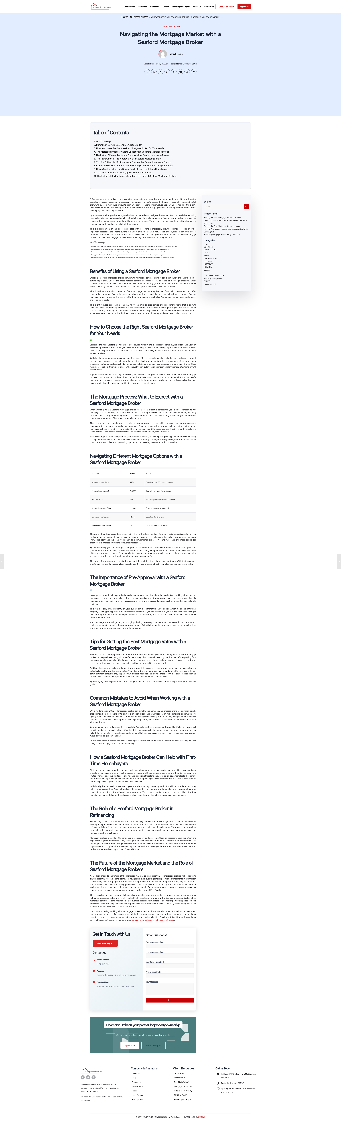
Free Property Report (183, 1099)
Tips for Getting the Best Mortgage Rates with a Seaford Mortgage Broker (133, 162)
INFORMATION (210, 258)
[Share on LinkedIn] (167, 71)
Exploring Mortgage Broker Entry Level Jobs (222, 234)
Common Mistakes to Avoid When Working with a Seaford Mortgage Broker (134, 165)
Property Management (213, 278)
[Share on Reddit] (187, 71)
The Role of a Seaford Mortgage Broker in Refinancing (124, 172)
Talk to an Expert (227, 6)
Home (124, 17)
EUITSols (201, 1117)
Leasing (207, 270)
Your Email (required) (155, 962)
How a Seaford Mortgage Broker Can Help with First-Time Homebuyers (132, 169)
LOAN (206, 272)
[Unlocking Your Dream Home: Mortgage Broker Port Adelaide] (2, 561)
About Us (136, 1073)
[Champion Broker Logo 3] (101, 6)
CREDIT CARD (210, 249)
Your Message (152, 981)
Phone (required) (153, 972)
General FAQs (137, 1086)
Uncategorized (139, 17)
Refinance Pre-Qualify (183, 1090)
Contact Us (136, 1082)
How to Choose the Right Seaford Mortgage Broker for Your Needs (130, 148)
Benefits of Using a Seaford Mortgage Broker (119, 144)
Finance (207, 252)
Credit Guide (179, 1073)
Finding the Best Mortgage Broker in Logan (222, 226)
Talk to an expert (105, 943)
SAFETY (207, 281)
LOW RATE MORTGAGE (214, 275)
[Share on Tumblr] (173, 71)
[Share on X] (154, 71)
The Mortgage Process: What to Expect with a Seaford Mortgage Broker (132, 151)
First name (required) (155, 942)
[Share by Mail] (193, 71)
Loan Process (137, 1095)
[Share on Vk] (180, 71)
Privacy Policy (137, 1099)
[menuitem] (129, 6)
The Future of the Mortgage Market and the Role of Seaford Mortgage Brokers (136, 175)
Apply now (130, 1045)
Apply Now (244, 6)
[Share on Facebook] (147, 71)
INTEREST (208, 264)
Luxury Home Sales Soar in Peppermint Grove (153, 919)
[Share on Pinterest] (160, 71)
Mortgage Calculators (183, 1086)
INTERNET (208, 267)
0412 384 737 (239, 1083)
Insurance (208, 261)
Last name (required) (155, 952)
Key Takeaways (103, 141)
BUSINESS (208, 247)
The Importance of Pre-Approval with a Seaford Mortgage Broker (129, 158)
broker (206, 244)
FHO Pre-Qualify (181, 1095)
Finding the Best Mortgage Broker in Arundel (222, 217)
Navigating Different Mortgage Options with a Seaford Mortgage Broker (132, 155)
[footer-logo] (102, 1071)
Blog (134, 1077)
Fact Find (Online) (181, 1082)
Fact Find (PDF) (180, 1077)
